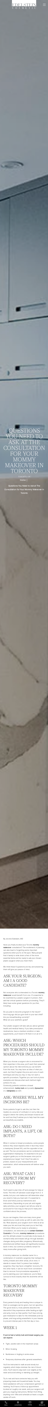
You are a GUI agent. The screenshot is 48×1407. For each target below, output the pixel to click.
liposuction (39, 1088)
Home (23, 480)
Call (6, 1405)
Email (30, 1405)
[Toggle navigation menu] (44, 4)
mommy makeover (27, 1233)
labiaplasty (11, 1091)
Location (18, 1405)
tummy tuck (19, 1088)
